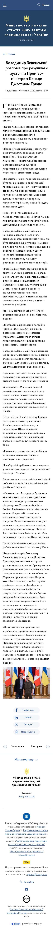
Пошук (46, 5)
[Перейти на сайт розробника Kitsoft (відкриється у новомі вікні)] (16, 924)
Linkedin (28, 717)
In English (29, 882)
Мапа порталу (24, 759)
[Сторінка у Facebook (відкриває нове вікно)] (26, 889)
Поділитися (28, 710)
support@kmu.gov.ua (36, 874)
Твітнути (28, 724)
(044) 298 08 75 (27, 797)
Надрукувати (28, 732)
